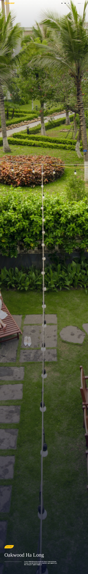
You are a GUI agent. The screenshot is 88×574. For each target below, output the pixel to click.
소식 (43, 3)
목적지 (31, 3)
